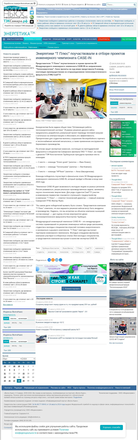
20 (14, 377)
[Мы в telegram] (32, 13)
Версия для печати (119, 75)
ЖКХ (88, 252)
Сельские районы (120, 9)
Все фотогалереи (116, 343)
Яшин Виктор (68, 248)
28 (14, 366)
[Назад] (135, 122)
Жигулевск (93, 9)
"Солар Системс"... (118, 222)
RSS (59, 5)
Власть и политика (15, 39)
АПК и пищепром (50, 43)
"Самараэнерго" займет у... (121, 241)
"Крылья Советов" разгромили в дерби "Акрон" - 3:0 (67, 312)
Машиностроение (36, 43)
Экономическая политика (12, 43)
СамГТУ (88, 248)
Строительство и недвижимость (86, 43)
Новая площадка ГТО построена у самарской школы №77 (58, 330)
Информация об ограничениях (36, 388)
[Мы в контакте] (32, 8)
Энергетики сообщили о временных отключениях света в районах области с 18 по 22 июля (18, 185)
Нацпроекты (42, 13)
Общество (47, 39)
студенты (40, 252)
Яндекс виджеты (77, 5)
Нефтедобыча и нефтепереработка (15, 47)
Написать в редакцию (46, 5)
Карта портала (79, 388)
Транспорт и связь (68, 43)
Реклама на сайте (94, 5)
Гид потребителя (129, 39)
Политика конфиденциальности (100, 388)
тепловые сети (77, 252)
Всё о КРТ (100, 17)
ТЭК (32, 33)
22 (24, 377)
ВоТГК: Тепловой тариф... (121, 170)
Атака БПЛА (75, 17)
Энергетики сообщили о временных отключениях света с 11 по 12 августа (69, 28)
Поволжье (41, 9)
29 (19, 366)
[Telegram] (56, 260)
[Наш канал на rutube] (32, 17)
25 (5, 381)
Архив (66, 5)
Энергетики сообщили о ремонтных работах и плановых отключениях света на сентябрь (75, 21)
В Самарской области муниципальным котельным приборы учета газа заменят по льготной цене (18, 85)
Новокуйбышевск (80, 9)
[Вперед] (135, 155)
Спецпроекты (103, 39)
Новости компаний (122, 388)
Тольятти (58, 9)
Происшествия (59, 39)
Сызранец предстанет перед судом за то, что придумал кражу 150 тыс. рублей (66, 304)
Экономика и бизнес (32, 39)
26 (5, 366)
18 (5, 377)
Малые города (105, 9)
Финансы (26, 43)
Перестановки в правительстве (57, 17)
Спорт (69, 39)
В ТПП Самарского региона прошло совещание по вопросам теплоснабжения (17, 160)
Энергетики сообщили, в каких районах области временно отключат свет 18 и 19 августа (19, 76)
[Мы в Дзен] (32, 22)
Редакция (18, 388)
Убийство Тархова (113, 17)
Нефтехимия (32, 47)
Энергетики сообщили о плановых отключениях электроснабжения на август (16, 176)
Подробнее (77, 397)
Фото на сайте (116, 259)
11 (5, 373)
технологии (64, 252)
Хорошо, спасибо (111, 427)
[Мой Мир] (60, 260)
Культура (76, 39)
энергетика (52, 252)
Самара (50, 9)
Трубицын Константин (50, 248)
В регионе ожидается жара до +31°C (50, 322)
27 (14, 381)
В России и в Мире (89, 39)
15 (24, 373)
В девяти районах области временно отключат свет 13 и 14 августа (105, 26)
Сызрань (67, 9)
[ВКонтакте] (49, 260)
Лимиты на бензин (88, 17)
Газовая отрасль (53, 47)
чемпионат (99, 248)
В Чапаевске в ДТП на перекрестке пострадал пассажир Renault (72, 338)
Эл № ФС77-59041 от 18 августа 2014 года (48, 404)
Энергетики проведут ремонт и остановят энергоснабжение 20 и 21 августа (17, 59)
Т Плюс (79, 248)
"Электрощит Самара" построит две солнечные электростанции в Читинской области (18, 214)
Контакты (8, 388)
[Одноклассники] (53, 260)
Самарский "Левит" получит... (122, 184)
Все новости (8, 305)
